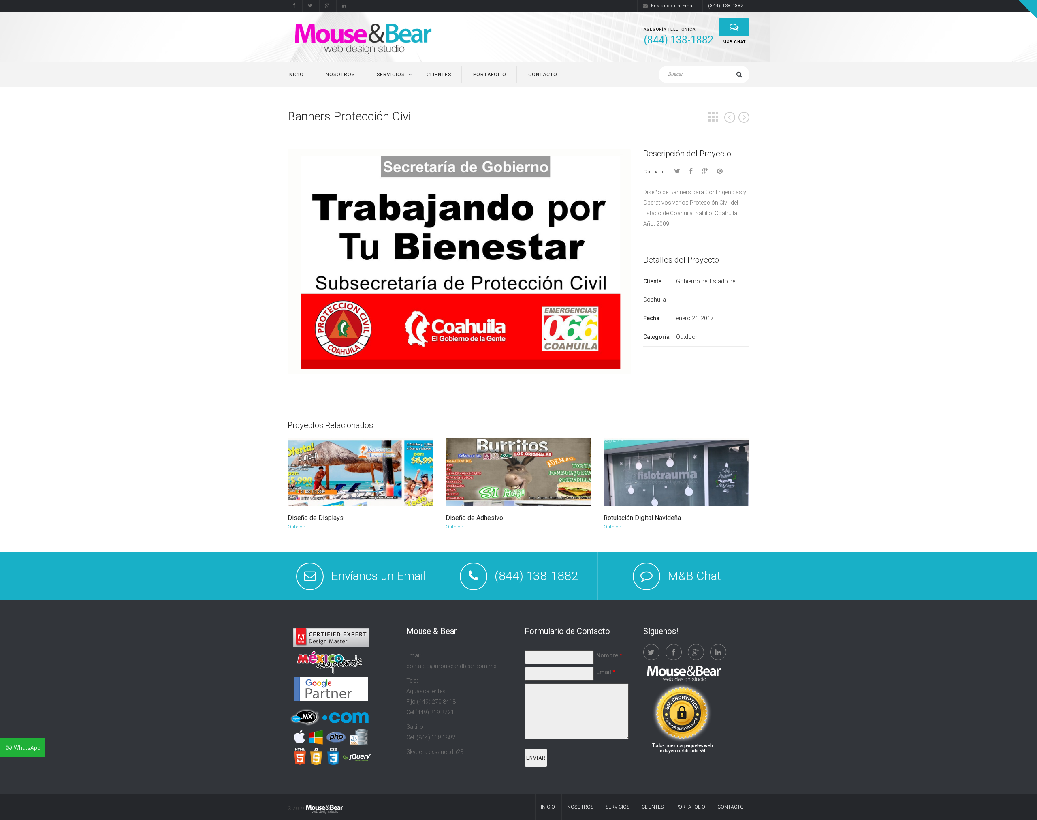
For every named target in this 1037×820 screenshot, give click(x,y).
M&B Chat (694, 576)
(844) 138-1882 (726, 6)
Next (743, 117)
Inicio (296, 74)
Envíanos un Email (673, 6)
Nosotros (340, 74)
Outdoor (296, 527)
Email (605, 672)
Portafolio (489, 74)
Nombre (609, 655)
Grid (713, 117)
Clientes (439, 74)
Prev (729, 117)
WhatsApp (27, 748)
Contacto (542, 74)
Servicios (391, 74)
